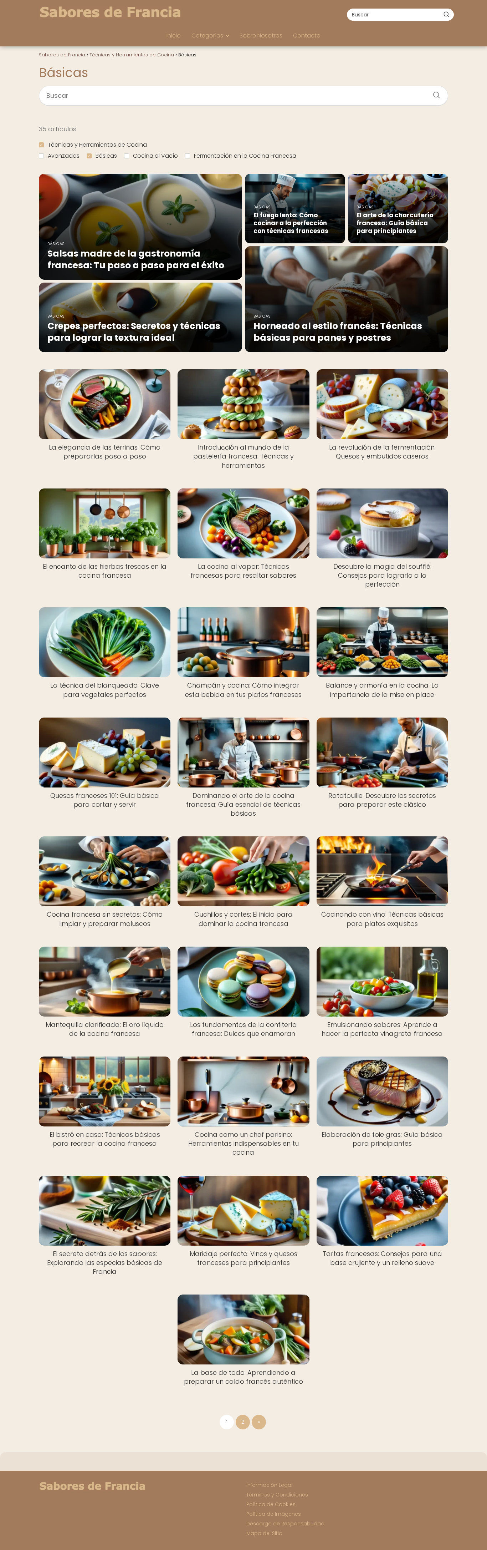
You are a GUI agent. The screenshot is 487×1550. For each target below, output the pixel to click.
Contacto (307, 35)
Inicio (173, 35)
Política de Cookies (271, 1504)
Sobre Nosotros (261, 35)
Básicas (106, 156)
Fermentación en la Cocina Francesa (245, 156)
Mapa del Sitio (264, 1533)
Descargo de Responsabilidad (285, 1523)
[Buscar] (446, 14)
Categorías (207, 35)
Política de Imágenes (273, 1514)
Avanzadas (64, 156)
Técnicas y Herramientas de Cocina (97, 145)
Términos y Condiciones (277, 1494)
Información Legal (269, 1485)
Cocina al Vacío (155, 156)
